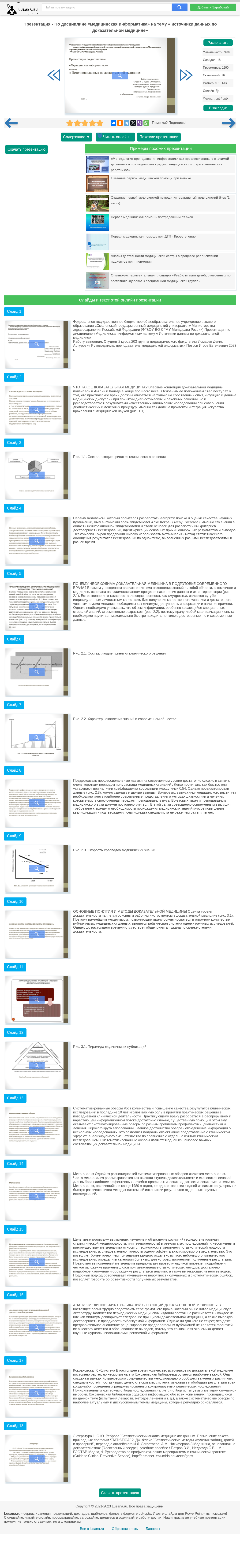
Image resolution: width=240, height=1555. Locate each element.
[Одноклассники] (120, 123)
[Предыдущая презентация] (13, 123)
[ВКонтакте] (113, 123)
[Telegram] (126, 123)
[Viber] (139, 123)
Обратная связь (125, 1529)
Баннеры (153, 1529)
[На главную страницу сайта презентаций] (23, 9)
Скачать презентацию (26, 149)
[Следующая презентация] (229, 123)
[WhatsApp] (146, 123)
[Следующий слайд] (186, 76)
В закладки (218, 108)
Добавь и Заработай (213, 7)
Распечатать (218, 43)
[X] (133, 123)
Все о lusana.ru (92, 1529)
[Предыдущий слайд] (53, 76)
